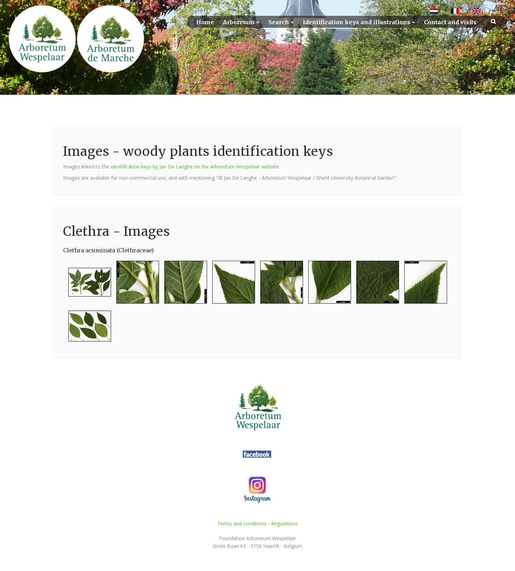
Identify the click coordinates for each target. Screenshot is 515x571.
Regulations (284, 523)
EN (485, 11)
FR (464, 11)
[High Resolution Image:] (87, 285)
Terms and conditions (242, 523)
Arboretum (239, 22)
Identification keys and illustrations (356, 22)
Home (205, 22)
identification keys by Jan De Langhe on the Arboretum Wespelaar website (195, 166)
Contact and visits (450, 22)
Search (278, 22)
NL (442, 11)
